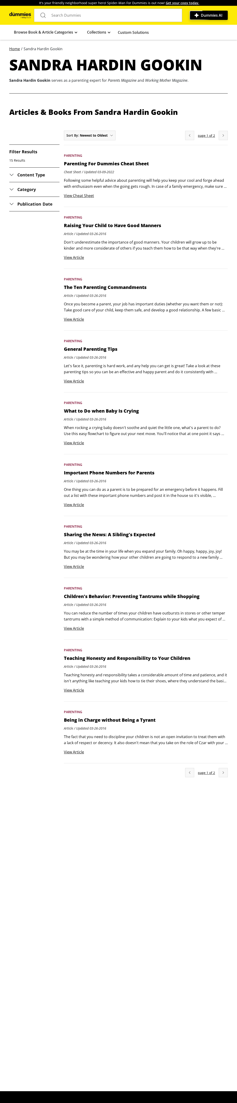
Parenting (73, 155)
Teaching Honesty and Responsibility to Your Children (127, 658)
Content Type (31, 175)
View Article (74, 257)
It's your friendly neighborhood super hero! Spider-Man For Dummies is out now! (119, 3)
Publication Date (35, 204)
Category (26, 189)
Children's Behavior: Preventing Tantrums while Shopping (132, 596)
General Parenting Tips (90, 349)
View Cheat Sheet (79, 195)
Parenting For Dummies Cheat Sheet (106, 163)
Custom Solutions (133, 32)
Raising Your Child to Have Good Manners (112, 225)
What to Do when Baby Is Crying (101, 411)
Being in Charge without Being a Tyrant (110, 720)
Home (14, 48)
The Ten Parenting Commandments (105, 287)
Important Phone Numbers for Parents (109, 473)
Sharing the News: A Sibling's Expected (109, 534)
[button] (45, 32)
